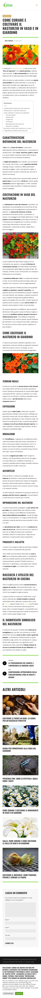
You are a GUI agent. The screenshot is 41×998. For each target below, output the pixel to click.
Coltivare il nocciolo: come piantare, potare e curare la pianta (20, 876)
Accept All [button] (19, 993)
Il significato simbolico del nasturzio (16, 131)
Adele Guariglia (9, 41)
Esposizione (10, 117)
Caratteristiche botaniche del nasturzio (17, 108)
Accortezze (9, 122)
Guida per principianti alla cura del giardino (19, 749)
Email (7, 927)
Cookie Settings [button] (8, 993)
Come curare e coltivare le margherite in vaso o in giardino (20, 811)
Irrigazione (9, 119)
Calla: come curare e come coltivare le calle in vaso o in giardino (19, 842)
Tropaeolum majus (17, 68)
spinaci (7, 604)
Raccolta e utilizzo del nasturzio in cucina (17, 128)
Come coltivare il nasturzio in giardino (16, 113)
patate (26, 604)
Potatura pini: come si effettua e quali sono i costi (20, 779)
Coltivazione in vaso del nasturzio (15, 110)
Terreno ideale (11, 115)
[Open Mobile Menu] (36, 5)
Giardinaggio (7, 16)
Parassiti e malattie (12, 126)
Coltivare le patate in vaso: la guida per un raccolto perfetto (19, 719)
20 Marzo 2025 (18, 41)
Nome (7, 920)
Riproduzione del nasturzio (15, 124)
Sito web (7, 935)
